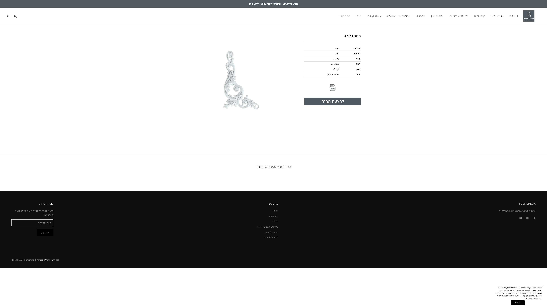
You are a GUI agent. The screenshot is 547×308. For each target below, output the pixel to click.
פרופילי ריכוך (436, 16)
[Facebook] (534, 218)
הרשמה (45, 232)
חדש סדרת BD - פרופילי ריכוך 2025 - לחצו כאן (273, 3)
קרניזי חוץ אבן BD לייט (398, 16)
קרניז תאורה (497, 16)
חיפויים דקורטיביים (458, 16)
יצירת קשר (344, 16)
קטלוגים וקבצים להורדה (267, 226)
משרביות (420, 16)
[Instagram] (527, 218)
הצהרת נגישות (271, 232)
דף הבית (513, 16)
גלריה (358, 16)
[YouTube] (521, 218)
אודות (275, 210)
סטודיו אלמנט (29, 260)
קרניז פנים (479, 16)
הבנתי (518, 302)
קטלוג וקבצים (374, 16)
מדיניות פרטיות (271, 237)
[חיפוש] (8, 15)
